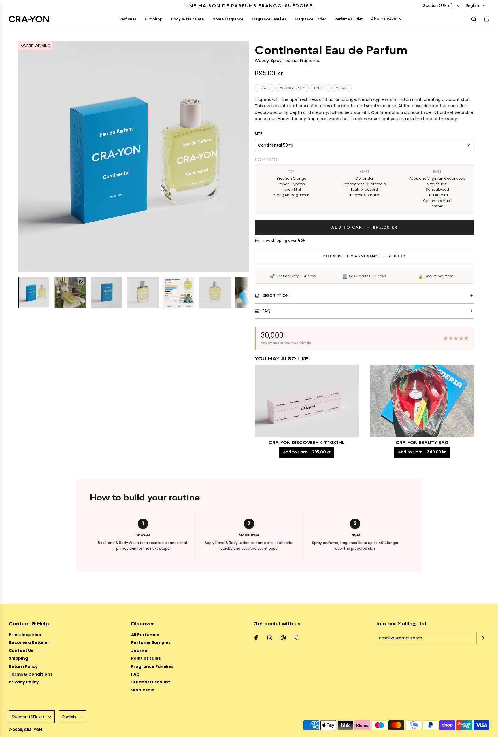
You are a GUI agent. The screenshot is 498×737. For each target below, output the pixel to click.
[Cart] (486, 19)
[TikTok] (296, 638)
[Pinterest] (283, 638)
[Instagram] (269, 638)
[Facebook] (256, 638)
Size (258, 134)
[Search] (473, 19)
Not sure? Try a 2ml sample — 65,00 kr (364, 256)
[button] (23, 156)
